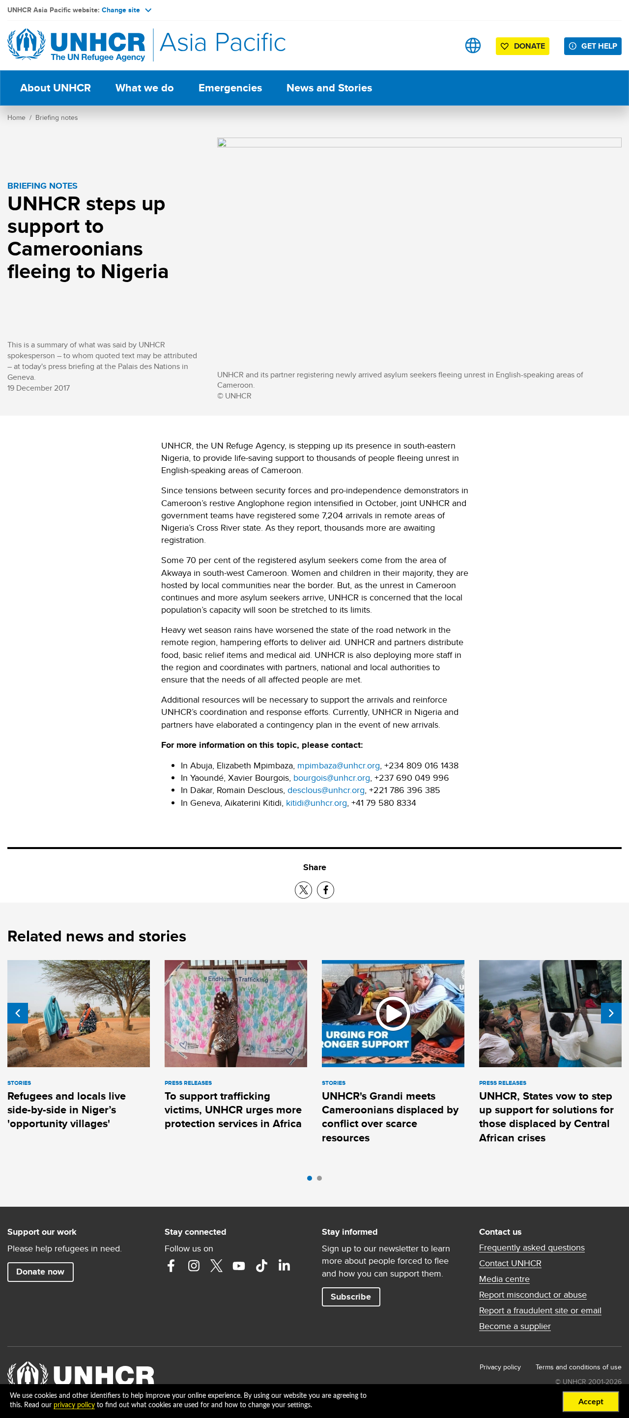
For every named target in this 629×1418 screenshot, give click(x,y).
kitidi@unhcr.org (316, 802)
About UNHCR (55, 88)
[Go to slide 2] (322, 1181)
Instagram (193, 1265)
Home (16, 117)
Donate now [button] (40, 1271)
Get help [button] (599, 46)
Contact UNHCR (510, 1263)
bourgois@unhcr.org (331, 777)
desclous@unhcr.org (326, 790)
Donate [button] (529, 46)
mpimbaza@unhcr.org (338, 765)
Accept (590, 1402)
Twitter (216, 1265)
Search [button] (442, 45)
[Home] (76, 45)
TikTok (261, 1265)
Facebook (171, 1265)
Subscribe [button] (351, 1296)
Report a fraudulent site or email (540, 1310)
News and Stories (329, 88)
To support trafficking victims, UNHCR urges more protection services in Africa (233, 1110)
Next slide (611, 1013)
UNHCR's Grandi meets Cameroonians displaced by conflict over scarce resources (390, 1117)
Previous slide (17, 1013)
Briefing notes (56, 117)
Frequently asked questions (532, 1247)
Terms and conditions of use (579, 1367)
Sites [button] (473, 45)
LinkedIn (284, 1265)
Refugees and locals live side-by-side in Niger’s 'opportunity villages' (66, 1110)
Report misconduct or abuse (533, 1294)
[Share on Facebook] (325, 890)
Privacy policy (500, 1367)
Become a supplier (515, 1326)
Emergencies (230, 88)
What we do (144, 88)
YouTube (238, 1265)
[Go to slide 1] (312, 1181)
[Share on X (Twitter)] (303, 890)
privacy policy (74, 1405)
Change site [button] (121, 10)
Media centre (504, 1279)
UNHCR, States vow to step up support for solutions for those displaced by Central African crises (546, 1117)
